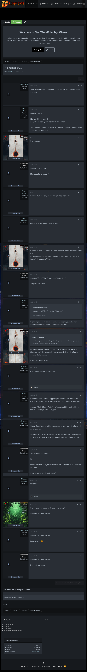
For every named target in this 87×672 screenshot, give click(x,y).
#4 (81, 165)
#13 (81, 422)
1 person (35, 387)
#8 (81, 274)
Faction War (7, 628)
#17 (81, 532)
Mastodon (48, 620)
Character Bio (15, 131)
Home (60, 666)
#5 (81, 192)
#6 (81, 220)
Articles (56, 4)
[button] (37, 4)
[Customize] (25, 22)
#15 (81, 480)
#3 (81, 137)
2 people (35, 496)
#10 (81, 332)
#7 (81, 247)
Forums (32, 4)
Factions (79, 4)
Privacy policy (46, 666)
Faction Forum (8, 624)
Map (67, 4)
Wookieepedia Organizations (13, 630)
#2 (81, 110)
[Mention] (8, 94)
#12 (81, 395)
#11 (81, 367)
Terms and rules (35, 666)
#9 (81, 302)
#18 (81, 556)
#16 (81, 504)
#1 (81, 86)
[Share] (78, 85)
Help (54, 666)
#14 (81, 450)
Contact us (24, 666)
